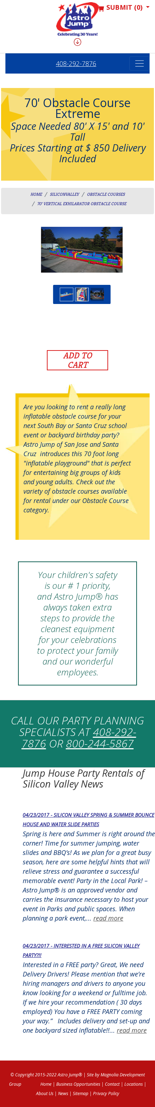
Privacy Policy (106, 1093)
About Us (44, 1093)
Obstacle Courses (106, 194)
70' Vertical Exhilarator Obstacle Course (81, 203)
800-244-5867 (100, 743)
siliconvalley (64, 194)
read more (108, 918)
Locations (133, 1084)
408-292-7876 (76, 63)
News (63, 1093)
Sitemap (80, 1093)
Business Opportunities (78, 1084)
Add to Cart (77, 360)
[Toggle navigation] (139, 63)
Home (36, 194)
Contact (112, 1084)
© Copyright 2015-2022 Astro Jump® (46, 1075)
